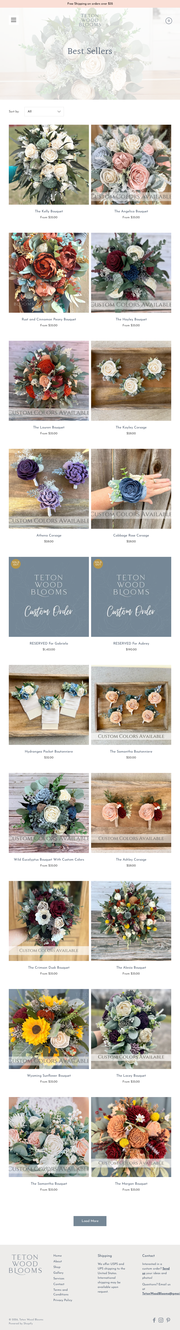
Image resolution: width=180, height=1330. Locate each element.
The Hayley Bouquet (131, 319)
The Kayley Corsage (131, 427)
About (57, 1261)
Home (57, 1255)
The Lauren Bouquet (49, 427)
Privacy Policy (62, 1300)
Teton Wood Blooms (31, 1319)
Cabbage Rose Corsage (131, 535)
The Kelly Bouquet (49, 211)
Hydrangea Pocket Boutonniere (49, 751)
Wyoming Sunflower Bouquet (49, 1076)
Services (58, 1278)
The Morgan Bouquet (131, 1184)
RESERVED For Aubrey (131, 643)
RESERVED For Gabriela (49, 643)
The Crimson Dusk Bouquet (49, 968)
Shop (56, 1267)
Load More (90, 1221)
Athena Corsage (48, 535)
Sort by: (14, 111)
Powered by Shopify (21, 1323)
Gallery (58, 1273)
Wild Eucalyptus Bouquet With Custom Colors (49, 859)
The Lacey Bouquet (131, 1076)
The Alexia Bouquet (131, 968)
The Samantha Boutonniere (131, 751)
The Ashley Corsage (131, 859)
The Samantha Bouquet (49, 1184)
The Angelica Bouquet (131, 211)
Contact (58, 1284)
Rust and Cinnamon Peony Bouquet (49, 319)
